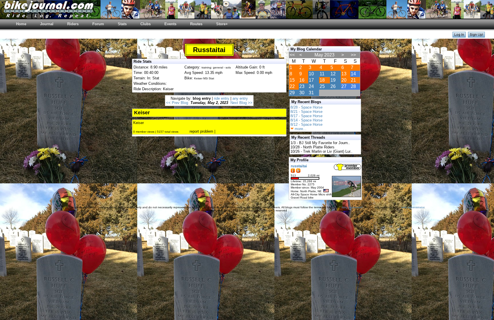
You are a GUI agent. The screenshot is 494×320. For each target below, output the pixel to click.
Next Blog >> (241, 103)
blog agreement (352, 207)
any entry (240, 98)
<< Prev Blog (177, 103)
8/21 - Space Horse (306, 111)
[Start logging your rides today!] (476, 36)
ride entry (221, 98)
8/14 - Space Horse (306, 120)
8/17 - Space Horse (306, 116)
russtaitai (299, 166)
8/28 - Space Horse (306, 107)
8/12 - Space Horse (306, 124)
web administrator (412, 207)
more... (300, 129)
